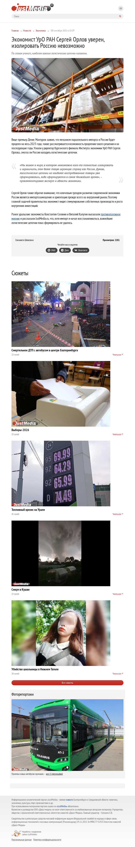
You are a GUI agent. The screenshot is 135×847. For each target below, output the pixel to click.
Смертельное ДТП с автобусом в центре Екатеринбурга (45, 350)
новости (69, 799)
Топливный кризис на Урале (28, 509)
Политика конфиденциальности (47, 839)
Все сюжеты (67, 682)
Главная (15, 30)
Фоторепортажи (23, 694)
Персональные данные (22, 839)
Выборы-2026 (20, 430)
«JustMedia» (62, 806)
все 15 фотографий (54, 773)
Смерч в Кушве (21, 589)
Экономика (41, 30)
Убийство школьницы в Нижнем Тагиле (35, 669)
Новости (27, 30)
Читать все (117, 354)
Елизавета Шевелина (24, 240)
